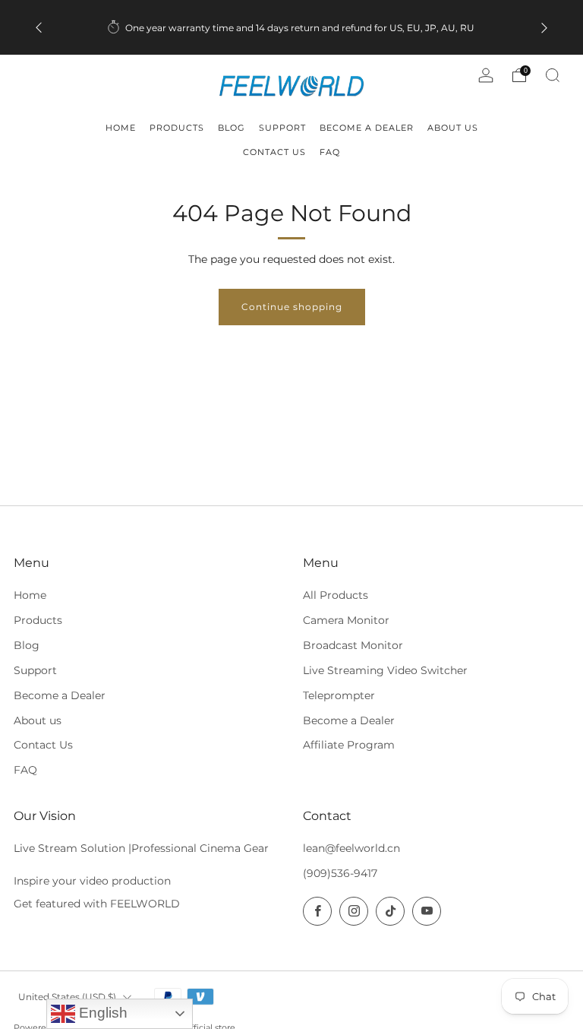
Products (38, 620)
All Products (335, 595)
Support (35, 670)
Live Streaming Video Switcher (385, 670)
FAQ (25, 770)
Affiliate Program (349, 745)
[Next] (544, 27)
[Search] (552, 75)
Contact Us (43, 745)
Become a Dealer (60, 695)
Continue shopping (291, 306)
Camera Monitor (346, 620)
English (101, 1013)
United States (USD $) (67, 996)
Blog (26, 645)
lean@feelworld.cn (351, 848)
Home (30, 595)
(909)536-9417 (340, 873)
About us (37, 720)
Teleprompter (339, 695)
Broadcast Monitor (353, 645)
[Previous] (39, 27)
